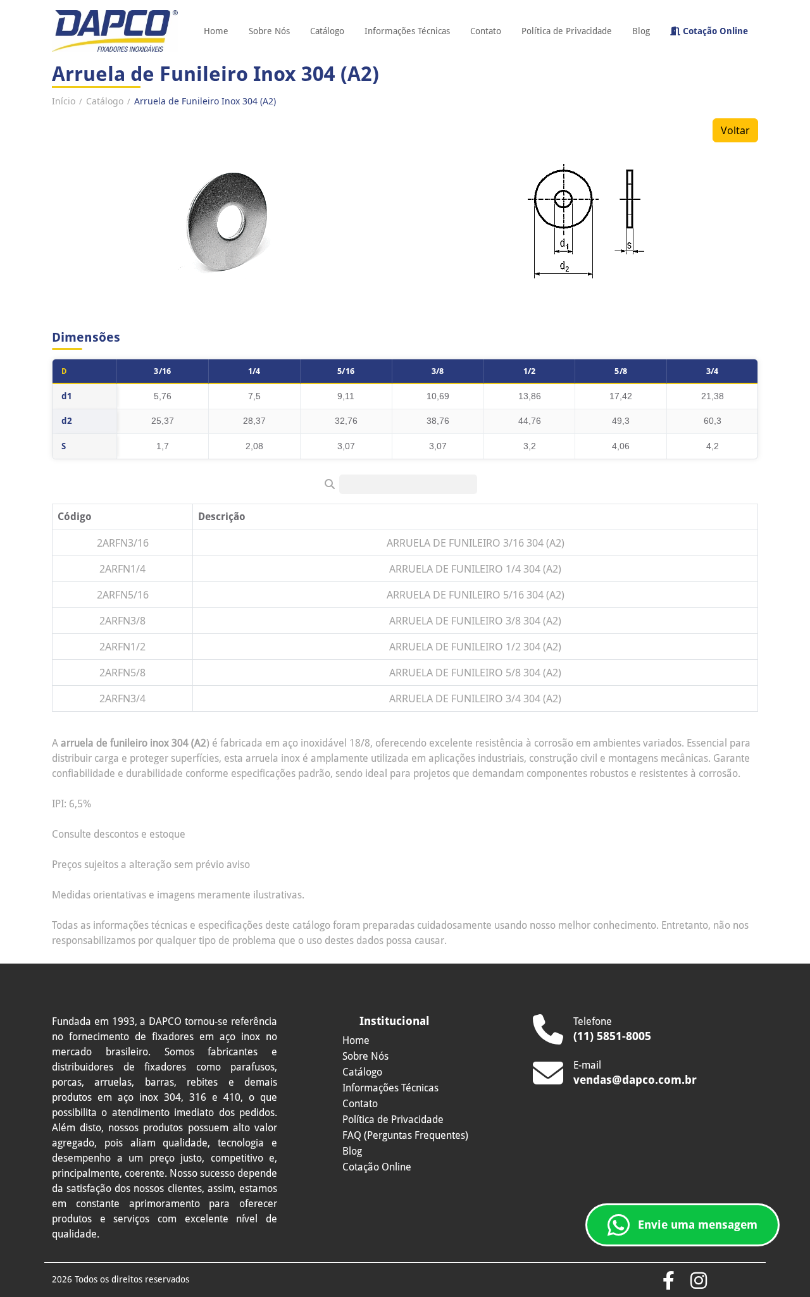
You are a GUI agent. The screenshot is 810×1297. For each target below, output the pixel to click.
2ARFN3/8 (122, 621)
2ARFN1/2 (122, 647)
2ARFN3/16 (123, 543)
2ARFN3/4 (122, 698)
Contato (485, 31)
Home (216, 31)
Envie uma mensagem (697, 1224)
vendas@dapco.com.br (635, 1079)
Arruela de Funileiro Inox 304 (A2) (205, 101)
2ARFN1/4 (122, 569)
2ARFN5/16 (123, 595)
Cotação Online (714, 31)
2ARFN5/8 (122, 673)
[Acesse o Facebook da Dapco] (668, 1281)
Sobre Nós (269, 31)
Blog (641, 31)
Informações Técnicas (407, 31)
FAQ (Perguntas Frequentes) (405, 1135)
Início (63, 101)
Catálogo (327, 31)
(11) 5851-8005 (612, 1036)
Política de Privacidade (566, 31)
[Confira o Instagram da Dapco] (698, 1281)
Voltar (735, 130)
